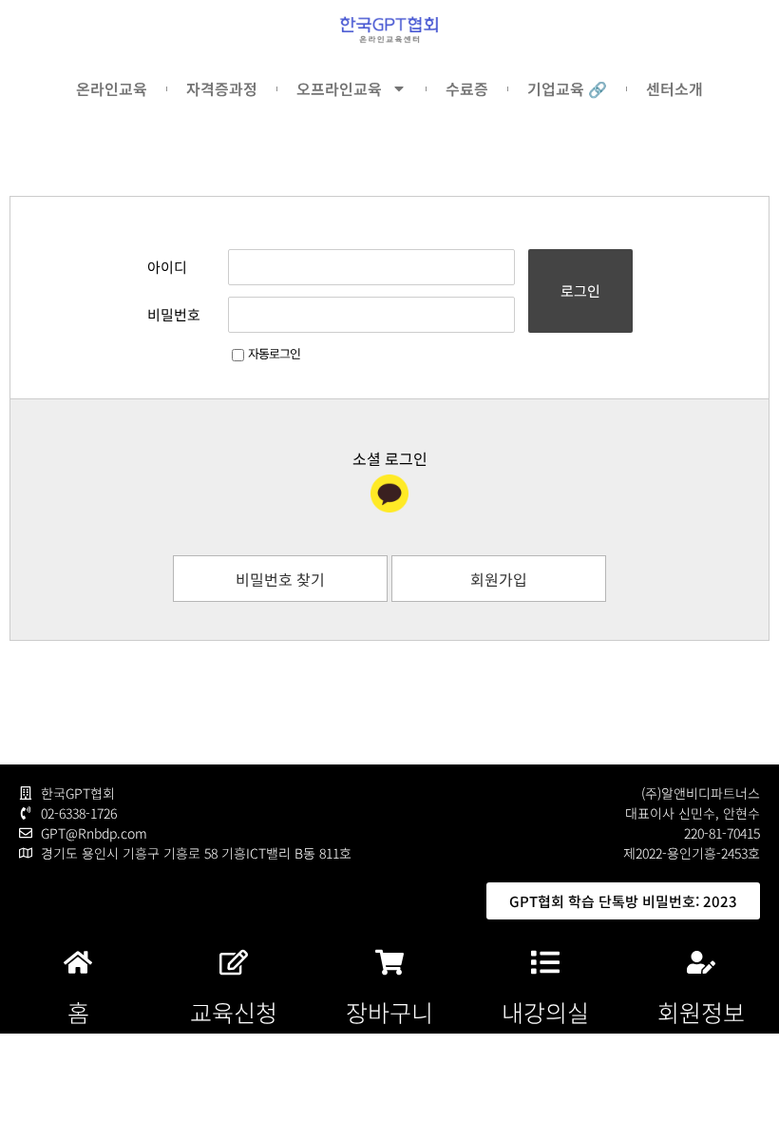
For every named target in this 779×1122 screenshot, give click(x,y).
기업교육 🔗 (567, 88)
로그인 (580, 290)
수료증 (467, 88)
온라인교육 (111, 88)
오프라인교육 (339, 88)
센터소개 (674, 88)
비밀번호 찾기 (280, 579)
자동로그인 (274, 353)
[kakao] (389, 493)
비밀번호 (173, 314)
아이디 (167, 267)
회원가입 (498, 579)
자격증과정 (221, 88)
